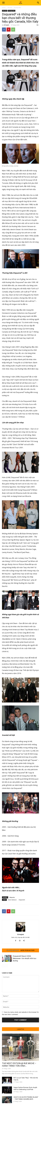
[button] (3, 2)
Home (3, 7)
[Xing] (24, 941)
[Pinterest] (9, 30)
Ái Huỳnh (6, 25)
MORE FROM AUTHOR (27, 950)
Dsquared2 (22, 900)
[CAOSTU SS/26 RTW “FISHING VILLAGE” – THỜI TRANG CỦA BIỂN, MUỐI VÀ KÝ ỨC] (7, 1099)
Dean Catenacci (12, 900)
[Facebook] (4, 30)
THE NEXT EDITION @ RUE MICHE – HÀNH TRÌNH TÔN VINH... (19, 1064)
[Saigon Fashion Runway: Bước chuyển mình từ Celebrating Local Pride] (7, 1089)
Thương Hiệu (17, 7)
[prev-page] (3, 966)
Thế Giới (9, 7)
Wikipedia (12, 897)
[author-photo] (20, 931)
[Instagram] (20, 941)
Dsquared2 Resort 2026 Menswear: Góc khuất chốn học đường (24, 958)
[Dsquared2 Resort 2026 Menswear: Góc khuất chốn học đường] (7, 958)
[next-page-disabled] (6, 966)
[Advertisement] (20, 1127)
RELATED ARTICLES (13, 950)
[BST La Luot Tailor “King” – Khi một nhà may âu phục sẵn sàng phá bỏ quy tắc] (7, 1080)
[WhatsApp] (13, 30)
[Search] (38, 2)
